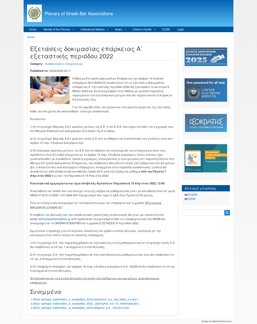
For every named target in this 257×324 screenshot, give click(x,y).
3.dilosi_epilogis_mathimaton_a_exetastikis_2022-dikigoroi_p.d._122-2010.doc (80, 308)
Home (32, 29)
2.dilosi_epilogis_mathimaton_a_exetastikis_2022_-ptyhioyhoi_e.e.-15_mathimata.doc (84, 303)
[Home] (36, 13)
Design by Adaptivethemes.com (217, 321)
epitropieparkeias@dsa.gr (54, 219)
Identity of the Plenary (56, 29)
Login (180, 29)
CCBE (166, 29)
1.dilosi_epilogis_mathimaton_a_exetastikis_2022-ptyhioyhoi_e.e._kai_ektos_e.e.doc (84, 299)
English (192, 194)
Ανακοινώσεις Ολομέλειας (64, 64)
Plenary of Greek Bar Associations (79, 13)
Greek (191, 199)
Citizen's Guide (142, 29)
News (118, 29)
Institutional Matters (93, 29)
